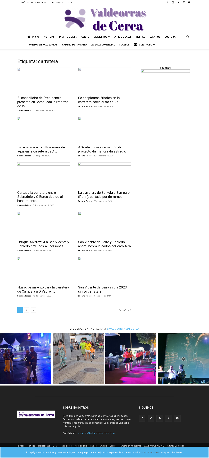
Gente (85, 36)
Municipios (100, 36)
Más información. (150, 452)
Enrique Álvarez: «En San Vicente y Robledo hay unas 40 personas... (43, 244)
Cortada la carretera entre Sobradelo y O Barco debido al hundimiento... (40, 197)
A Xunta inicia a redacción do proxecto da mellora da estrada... (103, 149)
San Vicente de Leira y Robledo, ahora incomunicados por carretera (104, 244)
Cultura (170, 36)
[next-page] (33, 310)
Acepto (165, 452)
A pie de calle (122, 36)
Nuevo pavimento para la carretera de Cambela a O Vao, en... (43, 289)
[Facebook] (167, 2)
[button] (188, 37)
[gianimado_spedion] (165, 71)
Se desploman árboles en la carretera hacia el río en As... (99, 100)
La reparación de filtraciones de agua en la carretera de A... (41, 149)
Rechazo (177, 452)
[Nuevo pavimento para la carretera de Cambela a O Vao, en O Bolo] (43, 270)
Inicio (35, 36)
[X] (183, 2)
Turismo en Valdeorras (42, 44)
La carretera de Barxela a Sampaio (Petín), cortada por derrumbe (104, 195)
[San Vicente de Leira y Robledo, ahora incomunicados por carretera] (104, 225)
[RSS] (178, 2)
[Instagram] (173, 2)
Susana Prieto (24, 110)
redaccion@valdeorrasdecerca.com (96, 433)
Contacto (145, 44)
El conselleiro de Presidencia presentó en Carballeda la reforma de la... (42, 102)
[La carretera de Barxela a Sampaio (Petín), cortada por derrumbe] (104, 175)
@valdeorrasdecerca (123, 328)
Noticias (49, 36)
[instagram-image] (25, 358)
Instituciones (68, 36)
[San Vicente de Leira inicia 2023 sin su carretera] (104, 270)
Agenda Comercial (103, 44)
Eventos (155, 36)
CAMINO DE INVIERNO (74, 44)
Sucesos (124, 44)
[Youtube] (189, 2)
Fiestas (140, 36)
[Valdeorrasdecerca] (104, 19)
